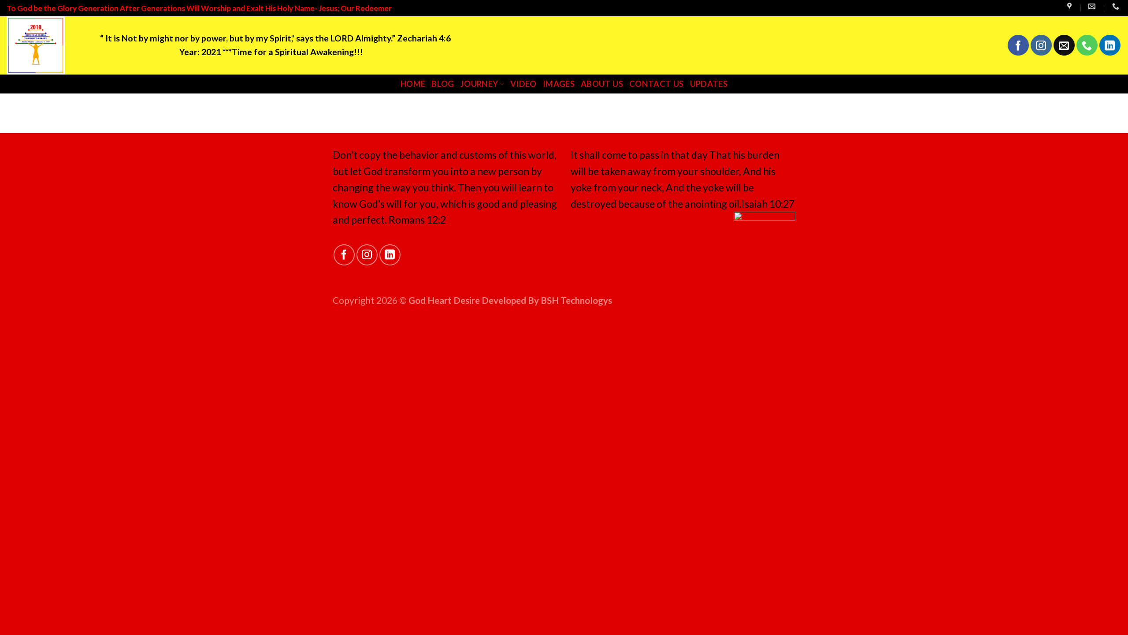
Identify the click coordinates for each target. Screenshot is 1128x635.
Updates (709, 84)
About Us (602, 84)
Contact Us (656, 84)
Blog (442, 84)
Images (559, 84)
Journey (479, 84)
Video (523, 84)
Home (413, 84)
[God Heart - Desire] (47, 45)
